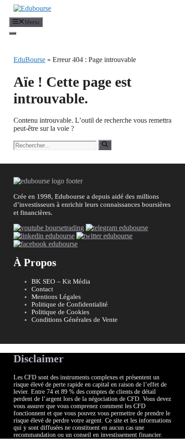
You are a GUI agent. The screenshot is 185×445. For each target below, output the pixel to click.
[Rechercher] (104, 145)
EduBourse (29, 59)
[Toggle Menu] (12, 33)
